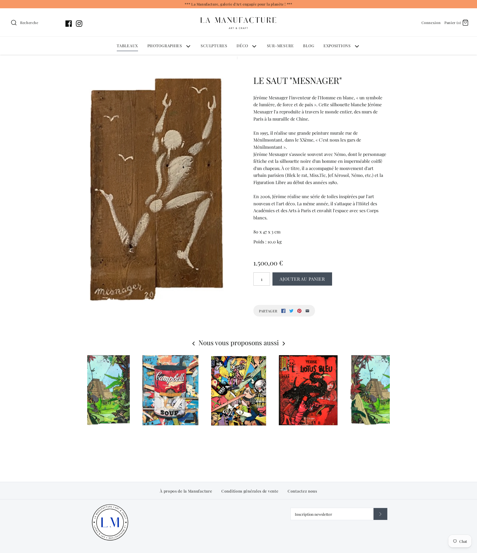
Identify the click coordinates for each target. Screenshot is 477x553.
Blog (308, 45)
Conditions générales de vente (249, 491)
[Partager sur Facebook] (283, 311)
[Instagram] (79, 23)
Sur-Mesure (280, 45)
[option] (238, 404)
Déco (242, 45)
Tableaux (127, 45)
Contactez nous (302, 491)
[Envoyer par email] (307, 311)
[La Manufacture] (238, 12)
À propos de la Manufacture (186, 491)
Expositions (337, 45)
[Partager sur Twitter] (291, 311)
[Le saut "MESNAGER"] (156, 189)
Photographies (164, 45)
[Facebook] (68, 23)
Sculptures (214, 45)
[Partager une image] (299, 311)
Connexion (431, 22)
